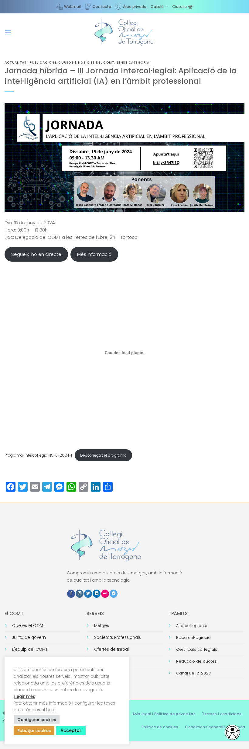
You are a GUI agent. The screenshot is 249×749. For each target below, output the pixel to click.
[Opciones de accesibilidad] (232, 732)
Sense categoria (132, 62)
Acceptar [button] (70, 730)
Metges (101, 626)
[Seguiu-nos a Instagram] (80, 594)
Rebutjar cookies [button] (34, 730)
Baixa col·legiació (193, 637)
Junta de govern (29, 637)
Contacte (102, 6)
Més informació (94, 254)
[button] (8, 32)
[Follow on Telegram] (114, 594)
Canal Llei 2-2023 (193, 673)
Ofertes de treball (112, 649)
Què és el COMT (28, 626)
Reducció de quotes (196, 661)
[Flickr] (105, 594)
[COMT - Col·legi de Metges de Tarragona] (124, 32)
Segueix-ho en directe (36, 254)
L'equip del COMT (30, 649)
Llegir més (24, 696)
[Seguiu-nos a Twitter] (88, 594)
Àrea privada (134, 6)
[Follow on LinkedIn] (97, 594)
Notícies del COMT (96, 62)
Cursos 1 (67, 62)
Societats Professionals (117, 637)
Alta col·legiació (191, 625)
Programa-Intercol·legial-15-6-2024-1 (38, 455)
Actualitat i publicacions (30, 62)
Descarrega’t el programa (103, 455)
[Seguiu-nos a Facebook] (71, 594)
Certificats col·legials (196, 649)
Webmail (72, 6)
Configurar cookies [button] (36, 720)
